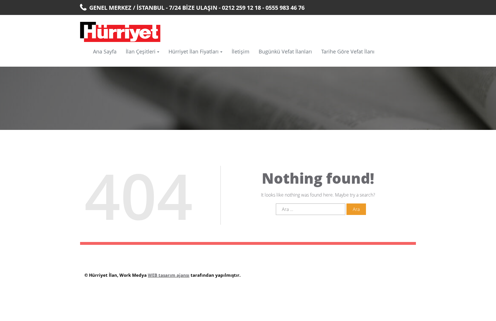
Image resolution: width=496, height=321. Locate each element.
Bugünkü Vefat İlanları (285, 51)
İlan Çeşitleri (141, 51)
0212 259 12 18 (241, 7)
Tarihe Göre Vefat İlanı (348, 51)
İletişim (240, 51)
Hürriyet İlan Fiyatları (193, 51)
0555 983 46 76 (285, 7)
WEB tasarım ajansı (168, 275)
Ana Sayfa (105, 51)
